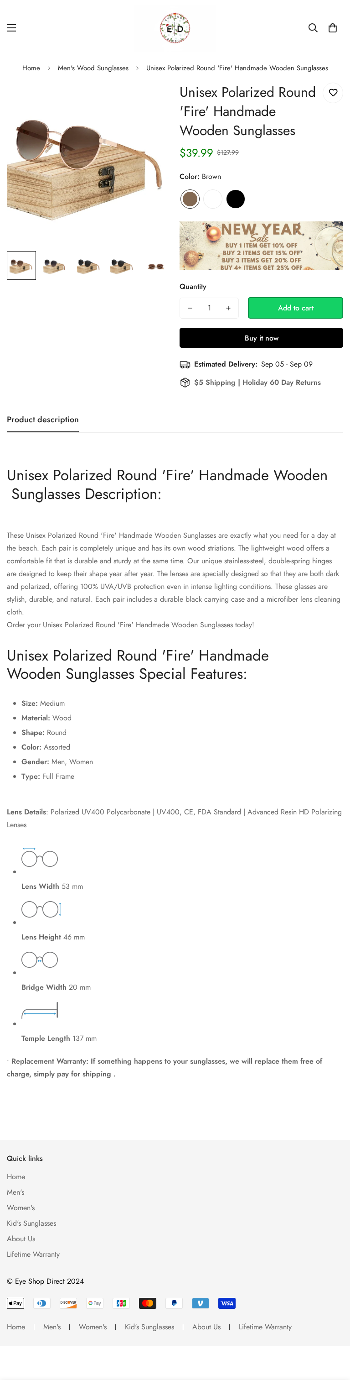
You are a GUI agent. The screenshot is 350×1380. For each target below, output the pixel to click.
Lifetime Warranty (33, 1254)
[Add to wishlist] (333, 93)
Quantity (193, 286)
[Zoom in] (151, 99)
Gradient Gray (213, 199)
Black (235, 199)
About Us (21, 1238)
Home (31, 68)
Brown (190, 199)
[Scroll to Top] (332, 1330)
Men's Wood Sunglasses (93, 68)
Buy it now (261, 338)
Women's (21, 1207)
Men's (15, 1192)
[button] (332, 27)
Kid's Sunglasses (31, 1223)
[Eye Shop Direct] (175, 28)
